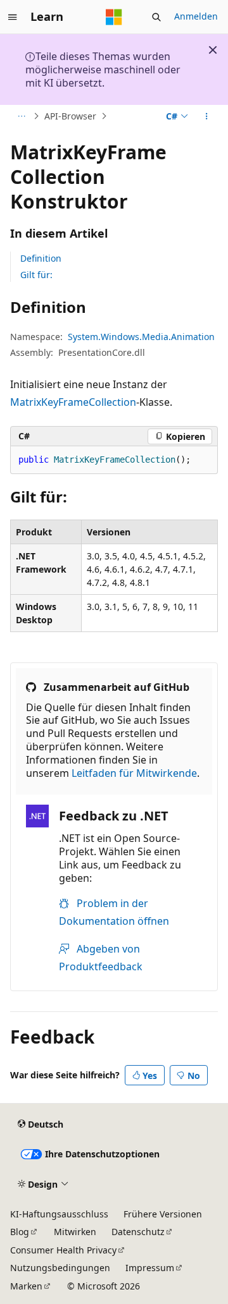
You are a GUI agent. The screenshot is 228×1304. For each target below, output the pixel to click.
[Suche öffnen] (156, 17)
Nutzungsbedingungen (60, 1268)
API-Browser (70, 116)
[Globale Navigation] (12, 17)
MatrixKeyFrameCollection (73, 402)
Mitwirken (75, 1232)
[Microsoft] (114, 17)
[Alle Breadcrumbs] (21, 116)
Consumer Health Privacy (63, 1250)
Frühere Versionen (163, 1214)
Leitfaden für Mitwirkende (134, 773)
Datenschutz (138, 1232)
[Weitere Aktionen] (207, 116)
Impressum (149, 1268)
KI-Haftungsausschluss (59, 1214)
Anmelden (196, 16)
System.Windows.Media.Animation (141, 337)
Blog (19, 1232)
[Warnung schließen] (213, 50)
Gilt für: (36, 275)
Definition (40, 258)
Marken (26, 1286)
